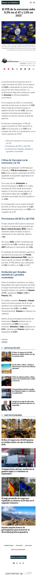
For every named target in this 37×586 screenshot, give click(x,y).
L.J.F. (10, 60)
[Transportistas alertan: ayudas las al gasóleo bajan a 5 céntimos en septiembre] (6, 393)
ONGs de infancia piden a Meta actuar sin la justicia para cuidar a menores (23, 379)
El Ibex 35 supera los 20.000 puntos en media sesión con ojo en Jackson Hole (23, 354)
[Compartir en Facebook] (13, 69)
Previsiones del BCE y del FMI (18, 146)
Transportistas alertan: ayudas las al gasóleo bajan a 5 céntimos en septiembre (23, 391)
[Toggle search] (30, 2)
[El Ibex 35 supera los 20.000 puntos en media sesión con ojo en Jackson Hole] (6, 356)
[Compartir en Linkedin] (29, 69)
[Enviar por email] (4, 69)
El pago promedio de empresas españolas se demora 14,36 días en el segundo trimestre (17, 500)
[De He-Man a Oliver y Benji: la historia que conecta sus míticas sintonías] (6, 369)
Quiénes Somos (8, 545)
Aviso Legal (28, 545)
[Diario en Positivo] (10, 2)
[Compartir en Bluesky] (21, 69)
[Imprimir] (9, 69)
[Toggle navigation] (34, 2)
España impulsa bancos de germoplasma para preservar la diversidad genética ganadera (15, 529)
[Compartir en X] (17, 69)
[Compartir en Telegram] (25, 69)
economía (4, 342)
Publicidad (19, 545)
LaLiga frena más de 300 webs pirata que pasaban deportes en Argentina (23, 403)
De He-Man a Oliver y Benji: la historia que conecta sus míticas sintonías (23, 366)
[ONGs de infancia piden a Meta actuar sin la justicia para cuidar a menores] (6, 381)
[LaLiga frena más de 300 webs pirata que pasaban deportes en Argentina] (6, 405)
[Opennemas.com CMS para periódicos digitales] (18, 575)
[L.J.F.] (4, 61)
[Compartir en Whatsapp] (33, 69)
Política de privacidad (18, 549)
